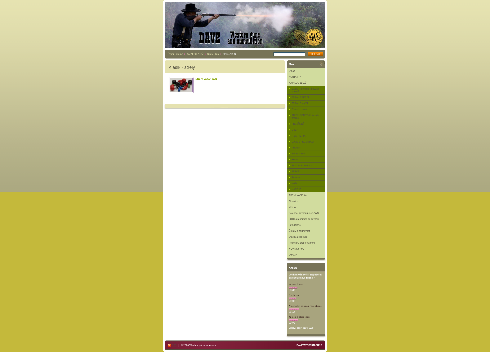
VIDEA (292, 207)
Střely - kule (213, 54)
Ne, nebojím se (296, 284)
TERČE (296, 171)
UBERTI (296, 130)
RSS (174, 345)
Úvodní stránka (175, 54)
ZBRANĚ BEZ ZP (301, 97)
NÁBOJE (296, 189)
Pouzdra (296, 177)
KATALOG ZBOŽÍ (195, 54)
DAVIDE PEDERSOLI (303, 141)
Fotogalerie (295, 225)
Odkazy (293, 254)
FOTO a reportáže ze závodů (304, 219)
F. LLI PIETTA (298, 135)
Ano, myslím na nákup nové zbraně (305, 306)
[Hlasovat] (293, 288)
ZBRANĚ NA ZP (300, 103)
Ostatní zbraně (299, 109)
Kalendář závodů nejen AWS (304, 213)
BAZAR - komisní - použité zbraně (305, 90)
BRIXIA (295, 159)
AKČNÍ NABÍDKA (298, 195)
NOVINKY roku (296, 248)
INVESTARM (298, 153)
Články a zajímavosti (299, 231)
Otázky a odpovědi (298, 237)
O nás (292, 71)
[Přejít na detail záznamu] (181, 85)
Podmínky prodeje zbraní (302, 243)
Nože (294, 183)
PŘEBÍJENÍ (298, 124)
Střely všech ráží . (206, 78)
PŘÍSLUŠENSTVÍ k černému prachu (306, 116)
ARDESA (296, 147)
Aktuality (293, 201)
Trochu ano (294, 295)
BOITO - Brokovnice (302, 165)
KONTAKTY (295, 77)
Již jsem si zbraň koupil (299, 317)
